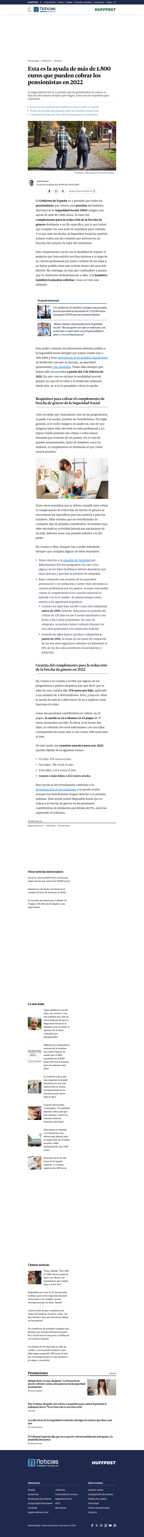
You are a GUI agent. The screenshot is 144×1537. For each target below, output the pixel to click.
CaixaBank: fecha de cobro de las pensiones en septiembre (64, 114)
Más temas (60, 1507)
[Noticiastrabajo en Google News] (114, 1525)
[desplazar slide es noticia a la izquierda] (41, 2)
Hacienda (32, 1507)
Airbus (61, 2)
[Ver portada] (44, 9)
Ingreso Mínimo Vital (38, 1512)
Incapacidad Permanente (40, 1503)
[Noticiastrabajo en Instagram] (101, 1525)
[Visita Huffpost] (105, 9)
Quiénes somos (95, 1489)
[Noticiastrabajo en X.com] (96, 1525)
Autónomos (99, 2)
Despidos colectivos (83, 2)
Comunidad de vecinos (66, 1494)
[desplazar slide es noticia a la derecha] (115, 2)
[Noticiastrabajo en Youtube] (110, 1525)
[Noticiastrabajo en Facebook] (92, 1525)
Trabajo (69, 2)
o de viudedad (61, 367)
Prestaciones (64, 825)
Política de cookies (97, 1498)
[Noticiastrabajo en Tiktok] (105, 1525)
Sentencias (33, 1494)
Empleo (31, 1489)
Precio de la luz (49, 2)
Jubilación (60, 1489)
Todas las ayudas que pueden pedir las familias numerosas (64, 110)
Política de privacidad (98, 1507)
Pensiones (51, 825)
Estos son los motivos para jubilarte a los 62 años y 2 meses (64, 107)
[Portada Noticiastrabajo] (43, 1463)
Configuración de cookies (100, 1494)
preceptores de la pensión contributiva (83, 357)
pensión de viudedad (76, 560)
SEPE (57, 1503)
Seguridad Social (36, 825)
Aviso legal (93, 1503)
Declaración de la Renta (39, 1498)
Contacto (92, 1512)
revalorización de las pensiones (56, 789)
